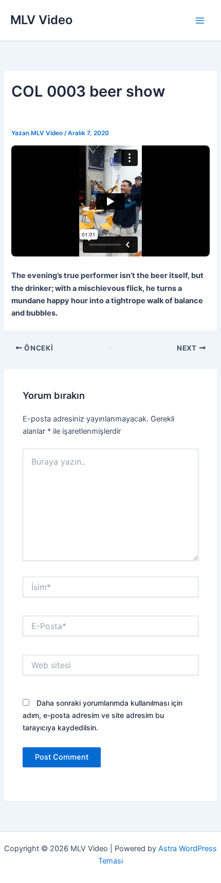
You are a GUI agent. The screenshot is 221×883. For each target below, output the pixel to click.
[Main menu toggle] (200, 20)
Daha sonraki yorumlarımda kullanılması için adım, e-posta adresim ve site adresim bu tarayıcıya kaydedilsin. (102, 715)
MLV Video (41, 19)
